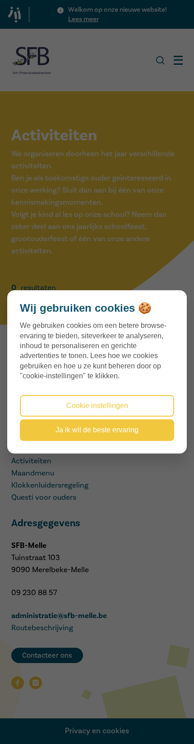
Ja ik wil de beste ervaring (97, 430)
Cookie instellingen (97, 405)
